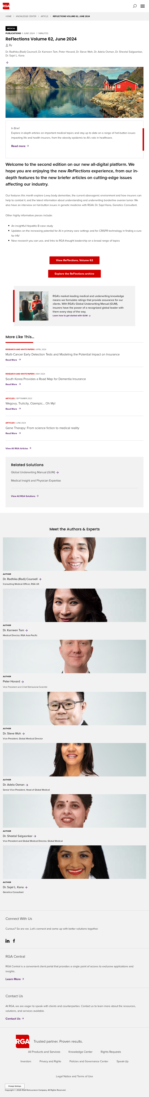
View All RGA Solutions (23, 496)
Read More (14, 360)
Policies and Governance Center (89, 1061)
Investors (26, 1061)
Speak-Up (122, 1061)
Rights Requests (111, 1052)
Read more (18, 146)
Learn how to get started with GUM (70, 315)
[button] (135, 6)
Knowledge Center (26, 16)
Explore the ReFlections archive (74, 274)
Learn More (13, 979)
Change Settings (14, 1086)
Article (44, 16)
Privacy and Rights (50, 1061)
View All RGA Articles (17, 448)
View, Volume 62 (74, 260)
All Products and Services (44, 1052)
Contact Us (13, 1018)
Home (8, 16)
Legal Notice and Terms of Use (74, 1076)
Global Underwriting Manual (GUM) (33, 472)
